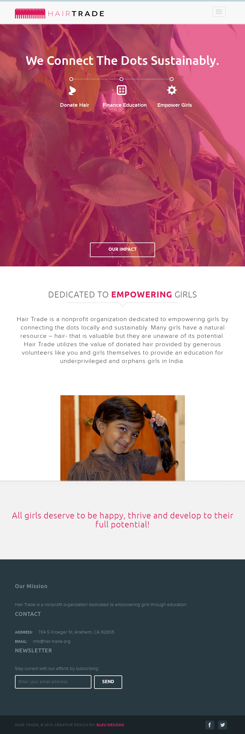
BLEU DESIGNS (110, 725)
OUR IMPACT (122, 250)
